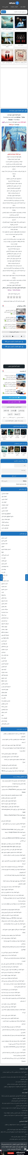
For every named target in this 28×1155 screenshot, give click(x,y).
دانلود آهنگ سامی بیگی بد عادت (8, 1015)
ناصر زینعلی (4, 712)
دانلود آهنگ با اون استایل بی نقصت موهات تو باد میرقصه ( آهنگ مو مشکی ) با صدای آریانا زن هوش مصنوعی (15, 1115)
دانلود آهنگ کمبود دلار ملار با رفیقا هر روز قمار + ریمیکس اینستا (14, 899)
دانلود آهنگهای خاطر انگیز (7, 516)
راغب (2, 592)
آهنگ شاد (22, 7)
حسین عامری (4, 589)
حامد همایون (4, 575)
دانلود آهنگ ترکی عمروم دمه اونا (8, 803)
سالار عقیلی (4, 606)
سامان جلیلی (4, 603)
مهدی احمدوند (4, 689)
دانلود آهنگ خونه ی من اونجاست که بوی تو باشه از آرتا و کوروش (14, 871)
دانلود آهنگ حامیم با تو (21, 1082)
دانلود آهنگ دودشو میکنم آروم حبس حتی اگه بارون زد (14, 959)
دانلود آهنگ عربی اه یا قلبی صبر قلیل (10, 915)
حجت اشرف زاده (5, 581)
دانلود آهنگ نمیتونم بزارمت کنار (8, 938)
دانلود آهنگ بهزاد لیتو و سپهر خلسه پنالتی (11, 745)
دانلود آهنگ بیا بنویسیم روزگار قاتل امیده (11, 1027)
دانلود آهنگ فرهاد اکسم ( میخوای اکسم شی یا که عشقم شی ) (14, 749)
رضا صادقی (3, 598)
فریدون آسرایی (4, 664)
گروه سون (3, 669)
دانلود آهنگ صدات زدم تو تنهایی (9, 955)
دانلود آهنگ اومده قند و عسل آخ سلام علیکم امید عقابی (13, 1037)
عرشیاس (3, 652)
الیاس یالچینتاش (5, 724)
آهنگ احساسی (20, 417)
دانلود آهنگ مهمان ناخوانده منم (8, 975)
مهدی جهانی (4, 692)
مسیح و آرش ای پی (5, 686)
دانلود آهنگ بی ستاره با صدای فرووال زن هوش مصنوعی (14, 735)
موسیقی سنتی (5, 528)
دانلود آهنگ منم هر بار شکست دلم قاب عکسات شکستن (14, 856)
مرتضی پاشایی (4, 683)
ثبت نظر (14, 476)
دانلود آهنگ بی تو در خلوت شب (8, 1004)
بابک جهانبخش (4, 566)
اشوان (16, 421)
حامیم (2, 578)
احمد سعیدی (4, 543)
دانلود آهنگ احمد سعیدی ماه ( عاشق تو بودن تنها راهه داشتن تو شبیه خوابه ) (14, 782)
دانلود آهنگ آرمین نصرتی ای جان (19, 1101)
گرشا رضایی (4, 666)
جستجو (3, 12)
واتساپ (12, 410)
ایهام (2, 552)
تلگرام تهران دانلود (13, 397)
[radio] (19, 298)
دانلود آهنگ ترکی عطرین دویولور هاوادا (10, 806)
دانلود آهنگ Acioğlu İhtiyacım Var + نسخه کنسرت (15, 834)
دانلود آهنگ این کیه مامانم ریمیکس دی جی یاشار (12, 981)
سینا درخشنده (4, 612)
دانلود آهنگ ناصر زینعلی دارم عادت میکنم (17, 1084)
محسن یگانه (4, 706)
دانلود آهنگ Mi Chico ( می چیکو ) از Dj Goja (11, 918)
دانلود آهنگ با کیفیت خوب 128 (13, 346)
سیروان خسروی (5, 623)
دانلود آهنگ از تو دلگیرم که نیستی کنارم (10, 972)
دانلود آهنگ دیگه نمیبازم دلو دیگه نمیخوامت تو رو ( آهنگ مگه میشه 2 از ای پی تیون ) (14, 1042)
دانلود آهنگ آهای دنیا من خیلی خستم (10, 1018)
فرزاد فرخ (3, 658)
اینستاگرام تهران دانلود (13, 402)
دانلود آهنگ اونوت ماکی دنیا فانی (8, 801)
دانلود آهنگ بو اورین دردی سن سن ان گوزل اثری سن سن (14, 825)
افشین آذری (4, 541)
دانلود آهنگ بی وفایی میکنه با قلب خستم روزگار (12, 921)
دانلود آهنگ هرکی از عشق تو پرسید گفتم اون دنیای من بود (13, 862)
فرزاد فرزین (4, 661)
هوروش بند (4, 718)
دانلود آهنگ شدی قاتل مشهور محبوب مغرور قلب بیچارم (13, 931)
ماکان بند (3, 698)
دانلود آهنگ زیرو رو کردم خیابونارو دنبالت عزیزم (12, 866)
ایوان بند (3, 558)
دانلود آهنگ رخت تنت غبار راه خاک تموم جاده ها (12, 895)
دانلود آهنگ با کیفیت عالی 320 (13, 341)
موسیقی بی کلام (5, 525)
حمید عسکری (4, 583)
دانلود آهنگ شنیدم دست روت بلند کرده (10, 992)
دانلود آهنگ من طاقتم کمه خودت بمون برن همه (12, 969)
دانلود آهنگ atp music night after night (11, 846)
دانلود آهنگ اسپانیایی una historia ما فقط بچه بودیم (14, 1048)
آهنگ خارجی (4, 499)
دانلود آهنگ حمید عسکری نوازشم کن (10, 756)
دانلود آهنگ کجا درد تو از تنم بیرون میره (10, 886)
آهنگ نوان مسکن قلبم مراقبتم (8, 798)
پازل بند (3, 572)
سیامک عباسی (4, 609)
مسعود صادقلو (4, 632)
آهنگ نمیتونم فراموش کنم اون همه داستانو (11, 795)
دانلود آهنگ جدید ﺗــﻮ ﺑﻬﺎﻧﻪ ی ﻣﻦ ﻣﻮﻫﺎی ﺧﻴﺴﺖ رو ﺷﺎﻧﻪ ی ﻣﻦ (13, 905)
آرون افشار (3, 561)
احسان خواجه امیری (5, 549)
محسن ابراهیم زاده (5, 701)
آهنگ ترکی (4, 496)
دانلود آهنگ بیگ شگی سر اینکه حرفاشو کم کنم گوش (14, 925)
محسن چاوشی (4, 704)
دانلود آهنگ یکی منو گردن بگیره (8, 1007)
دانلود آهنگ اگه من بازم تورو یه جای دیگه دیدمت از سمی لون (13, 1000)
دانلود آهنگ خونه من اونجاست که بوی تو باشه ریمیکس (14, 942)
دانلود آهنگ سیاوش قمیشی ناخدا (9, 754)
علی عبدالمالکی (4, 646)
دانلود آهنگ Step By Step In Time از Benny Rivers (15, 816)
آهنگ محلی (4, 508)
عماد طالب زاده (4, 655)
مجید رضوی (4, 678)
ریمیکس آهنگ (5, 522)
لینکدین (20, 410)
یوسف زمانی (4, 721)
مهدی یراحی (4, 695)
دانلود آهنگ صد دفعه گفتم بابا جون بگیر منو (11, 964)
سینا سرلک (3, 615)
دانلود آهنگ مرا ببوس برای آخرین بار (9, 952)
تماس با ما (5, 7)
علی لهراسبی (4, 643)
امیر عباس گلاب (5, 555)
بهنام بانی (3, 569)
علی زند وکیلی (4, 649)
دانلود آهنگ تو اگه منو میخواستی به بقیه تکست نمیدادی (14, 1022)
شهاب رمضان (4, 629)
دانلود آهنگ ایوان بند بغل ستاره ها (10, 768)
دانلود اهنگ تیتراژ (6, 519)
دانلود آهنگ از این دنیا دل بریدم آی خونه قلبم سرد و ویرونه (13, 1060)
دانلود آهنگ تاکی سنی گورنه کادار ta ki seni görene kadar (13, 811)
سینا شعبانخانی (4, 618)
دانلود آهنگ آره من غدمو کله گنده (9, 989)
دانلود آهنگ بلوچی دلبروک (7, 889)
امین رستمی (4, 538)
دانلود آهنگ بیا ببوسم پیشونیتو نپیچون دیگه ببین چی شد (13, 1011)
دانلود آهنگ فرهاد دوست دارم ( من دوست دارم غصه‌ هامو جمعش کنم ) (15, 985)
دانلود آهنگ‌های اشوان (14, 366)
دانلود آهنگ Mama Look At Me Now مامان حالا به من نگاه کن (13, 839)
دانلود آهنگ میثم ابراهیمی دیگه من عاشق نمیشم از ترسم (13, 741)
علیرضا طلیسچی (5, 635)
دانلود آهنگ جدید (9, 421)
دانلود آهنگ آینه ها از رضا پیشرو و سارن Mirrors (13, 771)
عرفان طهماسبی (5, 638)
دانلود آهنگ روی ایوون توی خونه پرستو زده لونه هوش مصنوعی (14, 882)
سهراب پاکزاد (4, 626)
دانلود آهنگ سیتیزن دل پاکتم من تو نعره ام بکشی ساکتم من (13, 1031)
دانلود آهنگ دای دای (6, 821)
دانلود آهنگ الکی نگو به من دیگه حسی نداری (11, 849)
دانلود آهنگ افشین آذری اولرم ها (9, 765)
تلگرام (5, 410)
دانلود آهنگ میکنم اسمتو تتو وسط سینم (10, 995)
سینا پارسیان (4, 621)
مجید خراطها (4, 681)
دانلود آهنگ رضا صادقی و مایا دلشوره (10, 786)
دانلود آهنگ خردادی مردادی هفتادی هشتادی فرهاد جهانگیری (13, 948)
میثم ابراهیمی (4, 709)
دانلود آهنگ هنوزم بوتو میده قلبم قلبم (10, 909)
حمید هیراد (4, 586)
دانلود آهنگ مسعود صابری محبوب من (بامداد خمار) (14, 761)
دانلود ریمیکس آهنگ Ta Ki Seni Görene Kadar (12, 829)
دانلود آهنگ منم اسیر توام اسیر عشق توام (11, 844)
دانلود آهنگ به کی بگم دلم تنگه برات (10, 967)
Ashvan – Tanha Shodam (14, 290)
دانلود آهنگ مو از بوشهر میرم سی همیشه (11, 935)
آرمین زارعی (4, 563)
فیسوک (16, 414)
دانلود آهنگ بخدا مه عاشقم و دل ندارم (10, 892)
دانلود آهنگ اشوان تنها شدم (16, 110)
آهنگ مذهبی (5, 511)
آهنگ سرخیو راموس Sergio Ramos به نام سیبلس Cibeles (13, 791)
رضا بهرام (3, 595)
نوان (2, 715)
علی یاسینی (4, 641)
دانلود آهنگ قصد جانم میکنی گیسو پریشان (11, 912)
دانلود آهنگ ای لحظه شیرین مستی (9, 978)
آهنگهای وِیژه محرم (6, 513)
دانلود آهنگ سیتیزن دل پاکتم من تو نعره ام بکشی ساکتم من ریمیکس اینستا (14, 1054)
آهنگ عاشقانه (14, 7)
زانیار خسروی (4, 601)
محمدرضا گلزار (4, 675)
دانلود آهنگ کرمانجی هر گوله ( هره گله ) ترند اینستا (14, 877)
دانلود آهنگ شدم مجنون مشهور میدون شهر (11, 852)
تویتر (9, 414)
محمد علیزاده (4, 672)
